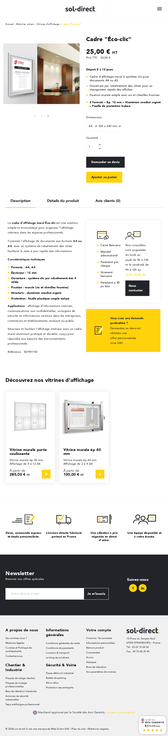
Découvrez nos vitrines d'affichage (49, 380)
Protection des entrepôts (60, 687)
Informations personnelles (100, 643)
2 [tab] (41, 115)
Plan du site (79, 728)
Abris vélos (52, 682)
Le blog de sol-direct (57, 657)
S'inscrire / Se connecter (99, 638)
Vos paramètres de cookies (101, 671)
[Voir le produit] (46, 474)
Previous (7, 73)
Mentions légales (14, 643)
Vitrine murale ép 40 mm (82, 451)
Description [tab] (20, 200)
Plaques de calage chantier (20, 678)
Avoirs (89, 657)
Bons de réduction (96, 667)
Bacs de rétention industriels (21, 691)
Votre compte (98, 630)
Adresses (91, 662)
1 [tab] (35, 115)
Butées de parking (56, 678)
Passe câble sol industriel (60, 673)
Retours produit (95, 647)
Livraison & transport (57, 652)
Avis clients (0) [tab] (107, 200)
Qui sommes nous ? (16, 638)
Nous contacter (136, 288)
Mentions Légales (98, 728)
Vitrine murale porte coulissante (28, 451)
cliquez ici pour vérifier (120, 712)
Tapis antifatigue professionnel (22, 704)
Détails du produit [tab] (63, 200)
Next (75, 73)
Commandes (93, 652)
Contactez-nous (14, 656)
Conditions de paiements (60, 648)
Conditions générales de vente (63, 643)
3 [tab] (48, 115)
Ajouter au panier (104, 177)
